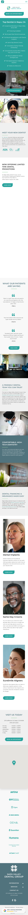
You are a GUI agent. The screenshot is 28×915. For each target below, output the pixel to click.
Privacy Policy (19, 907)
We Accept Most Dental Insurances (15, 34)
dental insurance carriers (17, 502)
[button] (14, 767)
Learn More (7, 185)
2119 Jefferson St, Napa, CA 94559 (14, 893)
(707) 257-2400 (14, 895)
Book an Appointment (14, 13)
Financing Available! (15, 31)
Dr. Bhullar (5, 137)
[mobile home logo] (14, 8)
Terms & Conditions (10, 907)
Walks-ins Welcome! (15, 66)
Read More (14, 348)
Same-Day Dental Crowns (14, 42)
